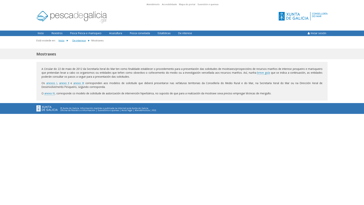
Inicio (41, 33)
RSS (154, 110)
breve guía (263, 72)
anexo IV (49, 93)
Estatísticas (164, 33)
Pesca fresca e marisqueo (85, 33)
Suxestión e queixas (208, 4)
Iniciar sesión (318, 33)
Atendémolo (153, 4)
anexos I (51, 83)
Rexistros (57, 33)
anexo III (78, 83)
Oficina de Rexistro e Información (77, 110)
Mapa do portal (187, 4)
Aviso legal (127, 110)
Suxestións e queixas (108, 110)
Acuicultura (115, 33)
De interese (185, 33)
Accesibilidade (169, 4)
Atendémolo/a (142, 110)
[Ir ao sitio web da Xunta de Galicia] (47, 108)
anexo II (64, 83)
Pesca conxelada (140, 33)
